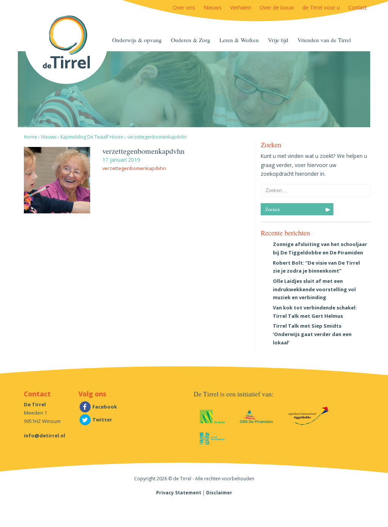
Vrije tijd (278, 40)
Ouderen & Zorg (190, 40)
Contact (357, 7)
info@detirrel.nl (44, 435)
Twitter (101, 419)
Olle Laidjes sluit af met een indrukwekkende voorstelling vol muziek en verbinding (314, 289)
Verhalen (240, 7)
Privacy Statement (178, 492)
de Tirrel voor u (321, 7)
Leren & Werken (239, 40)
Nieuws (213, 7)
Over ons (184, 7)
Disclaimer (219, 492)
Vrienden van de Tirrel (324, 40)
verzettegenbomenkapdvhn (134, 168)
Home (30, 137)
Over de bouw (277, 7)
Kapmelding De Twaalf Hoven (92, 137)
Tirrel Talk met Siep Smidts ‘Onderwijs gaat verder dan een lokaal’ (312, 334)
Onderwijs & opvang (137, 40)
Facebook (104, 406)
